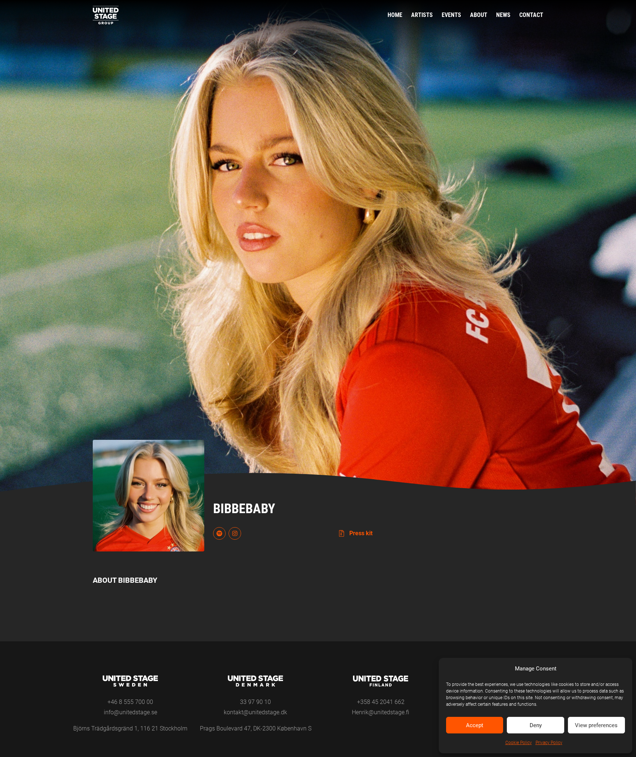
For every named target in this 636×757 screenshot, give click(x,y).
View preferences (596, 725)
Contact (531, 14)
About (478, 14)
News (503, 14)
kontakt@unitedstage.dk (255, 712)
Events (451, 14)
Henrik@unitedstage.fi (380, 712)
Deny (536, 725)
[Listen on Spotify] (219, 533)
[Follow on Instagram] (235, 533)
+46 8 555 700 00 (130, 701)
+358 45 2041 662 (380, 701)
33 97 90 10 (255, 701)
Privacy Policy (549, 742)
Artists (422, 14)
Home (395, 14)
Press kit (360, 533)
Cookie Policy (518, 742)
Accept (474, 725)
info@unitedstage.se (130, 712)
